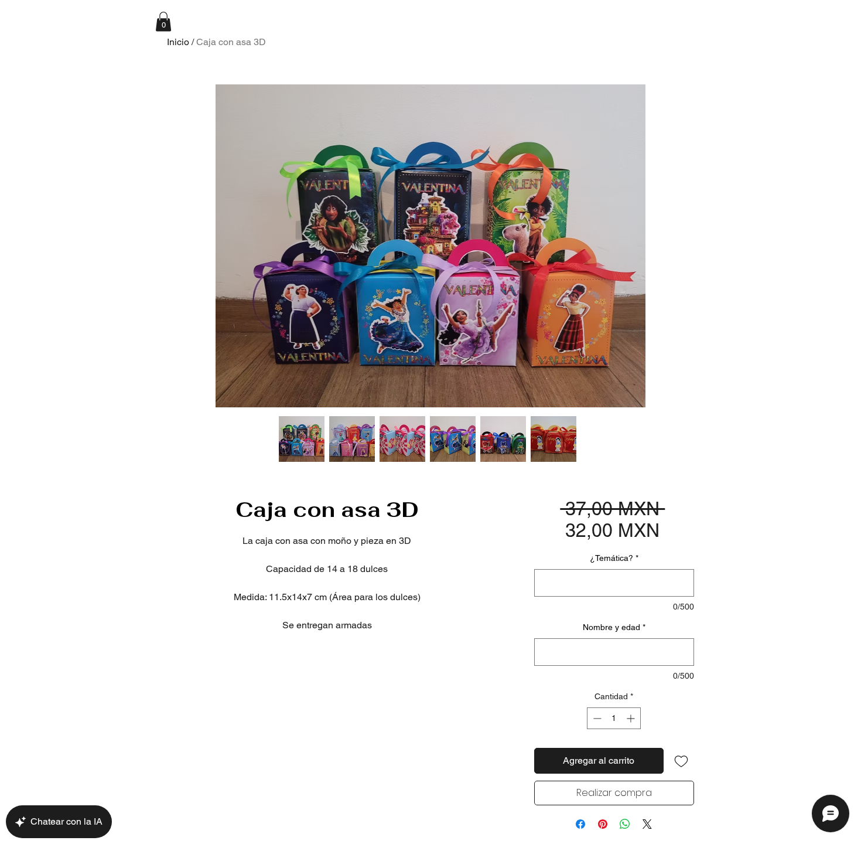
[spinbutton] (613, 718)
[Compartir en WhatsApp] (625, 824)
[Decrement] (596, 718)
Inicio (178, 41)
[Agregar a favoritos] (681, 761)
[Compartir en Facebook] (580, 824)
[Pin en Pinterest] (603, 824)
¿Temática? (614, 558)
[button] (163, 21)
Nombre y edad (614, 627)
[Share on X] (647, 824)
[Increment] (631, 718)
